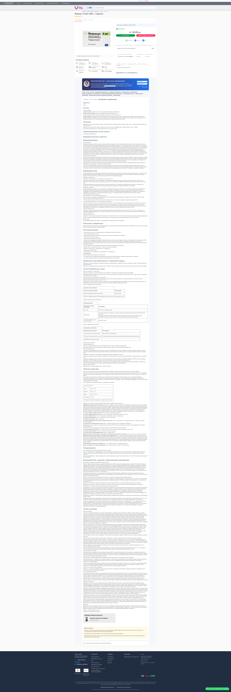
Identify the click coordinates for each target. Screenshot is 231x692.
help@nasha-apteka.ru (82, 664)
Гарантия (124, 64)
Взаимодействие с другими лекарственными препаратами (100, 95)
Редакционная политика (96, 664)
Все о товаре (78, 19)
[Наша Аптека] (80, 8)
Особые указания (116, 95)
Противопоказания (97, 93)
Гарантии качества (95, 666)
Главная (83, 11)
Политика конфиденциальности (108, 687)
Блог (92, 660)
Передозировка (85, 95)
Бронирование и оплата (96, 658)
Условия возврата (131, 64)
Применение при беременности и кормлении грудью (111, 93)
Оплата (118, 64)
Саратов (146, 0)
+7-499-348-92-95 (81, 660)
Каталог (92, 11)
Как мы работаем (95, 656)
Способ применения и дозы (128, 93)
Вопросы (91, 19)
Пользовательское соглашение (98, 668)
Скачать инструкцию (142, 64)
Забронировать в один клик (145, 35)
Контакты (110, 660)
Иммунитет (97, 11)
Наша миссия (111, 658)
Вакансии (110, 662)
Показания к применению (87, 93)
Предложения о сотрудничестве (131, 656)
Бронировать (125, 35)
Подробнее (114, 684)
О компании (110, 656)
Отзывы (85, 19)
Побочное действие (139, 93)
